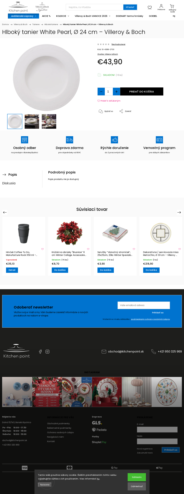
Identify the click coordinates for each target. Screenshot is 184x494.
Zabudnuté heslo (145, 453)
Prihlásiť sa (157, 312)
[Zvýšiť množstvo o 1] (116, 91)
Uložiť (104, 120)
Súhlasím (137, 477)
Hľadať (130, 7)
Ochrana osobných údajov (60, 432)
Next (180, 212)
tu (98, 478)
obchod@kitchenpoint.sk (126, 351)
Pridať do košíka (141, 91)
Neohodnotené (118, 44)
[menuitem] (23, 16)
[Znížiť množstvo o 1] (101, 91)
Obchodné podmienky (58, 423)
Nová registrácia (145, 449)
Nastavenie (44, 485)
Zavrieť (171, 121)
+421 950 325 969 (170, 351)
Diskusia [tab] (9, 183)
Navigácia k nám (55, 436)
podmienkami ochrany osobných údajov (150, 319)
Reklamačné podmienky (59, 428)
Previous (5, 212)
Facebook (40, 351)
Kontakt (51, 441)
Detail (12, 270)
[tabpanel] (23, 246)
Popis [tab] (12, 174)
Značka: (107, 54)
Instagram (47, 351)
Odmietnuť (137, 486)
